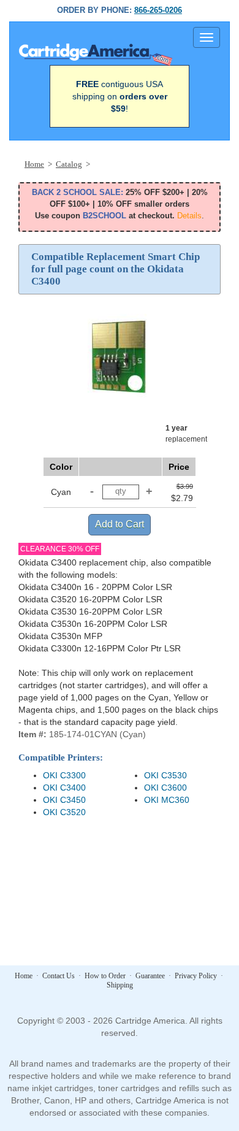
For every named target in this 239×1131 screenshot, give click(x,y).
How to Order (105, 976)
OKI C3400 (64, 787)
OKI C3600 (165, 787)
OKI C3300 (64, 775)
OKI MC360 (166, 800)
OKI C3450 (64, 800)
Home (23, 976)
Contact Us (58, 976)
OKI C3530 (165, 775)
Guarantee (150, 976)
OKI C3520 (64, 812)
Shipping (120, 985)
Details (189, 215)
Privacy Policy (196, 976)
